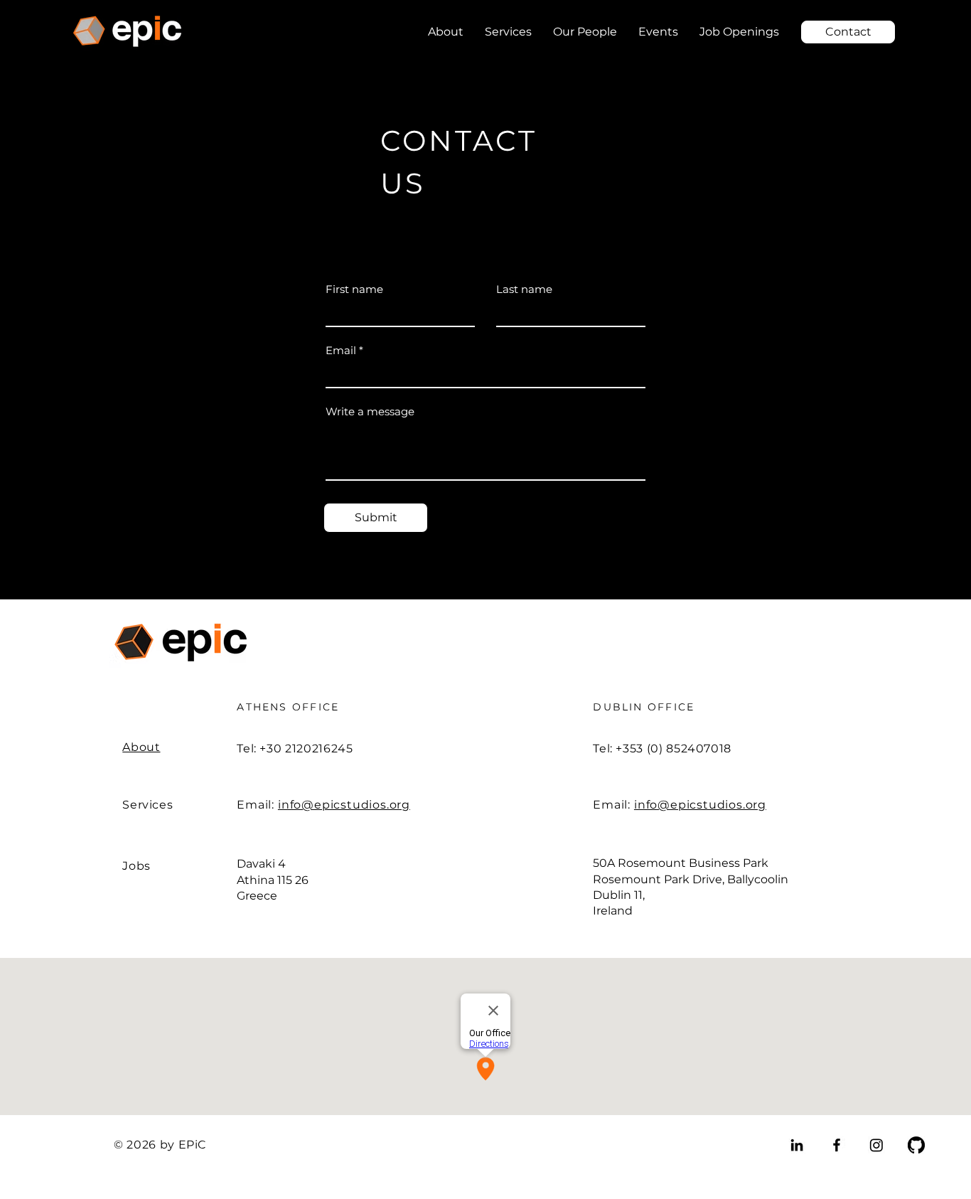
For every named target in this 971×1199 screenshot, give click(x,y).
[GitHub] (916, 1144)
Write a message (370, 411)
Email (341, 350)
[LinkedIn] (796, 1144)
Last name (524, 289)
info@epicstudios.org (344, 804)
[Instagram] (876, 1144)
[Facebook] (836, 1144)
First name (354, 289)
